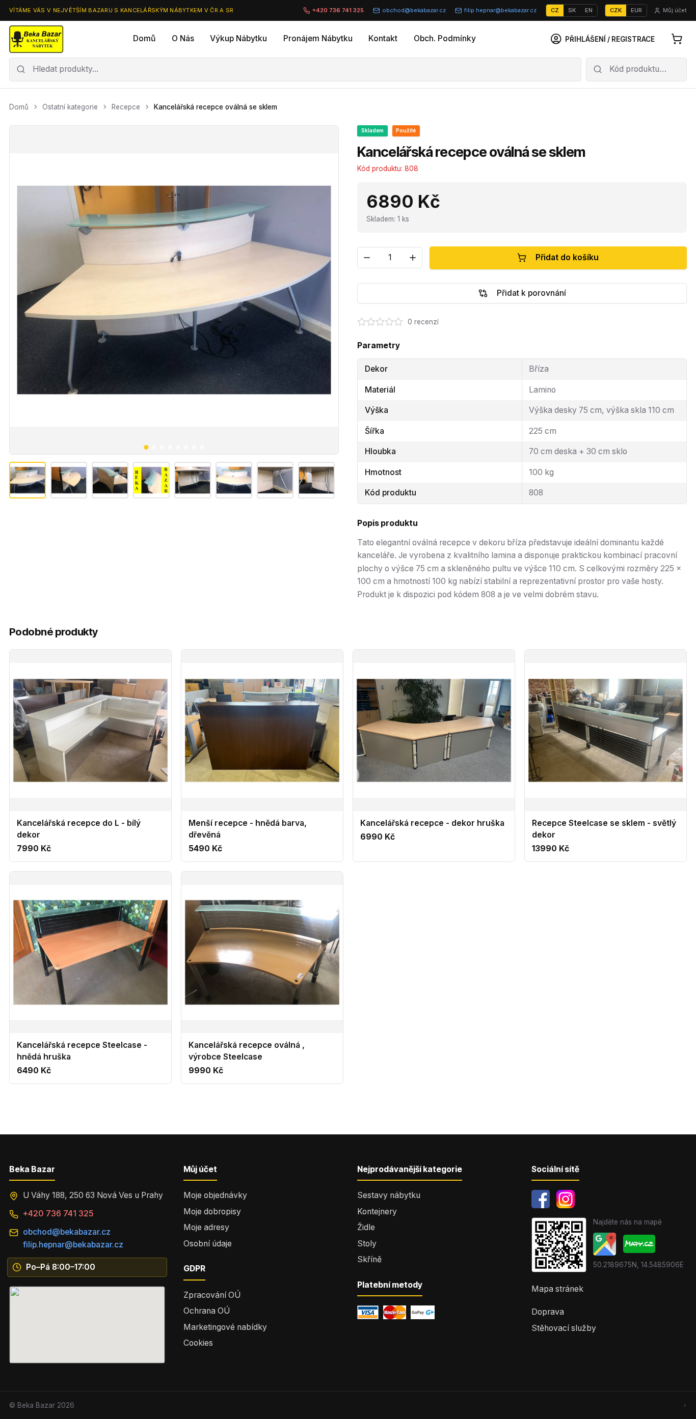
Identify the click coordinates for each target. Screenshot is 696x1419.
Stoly (367, 1243)
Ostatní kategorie (70, 107)
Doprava (547, 1312)
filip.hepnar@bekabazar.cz (500, 10)
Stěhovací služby (563, 1328)
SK (572, 10)
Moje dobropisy (212, 1211)
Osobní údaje (207, 1243)
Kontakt (382, 38)
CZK (616, 10)
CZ (555, 10)
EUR (636, 10)
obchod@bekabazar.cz (414, 10)
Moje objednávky (215, 1195)
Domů (144, 38)
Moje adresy (206, 1227)
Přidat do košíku (567, 257)
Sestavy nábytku (388, 1195)
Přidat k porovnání (531, 293)
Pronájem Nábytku (318, 38)
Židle (366, 1227)
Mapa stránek (557, 1289)
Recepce (126, 107)
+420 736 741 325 (338, 10)
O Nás (183, 38)
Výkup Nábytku (238, 38)
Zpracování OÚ (211, 1295)
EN (589, 10)
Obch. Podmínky (445, 38)
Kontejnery (377, 1211)
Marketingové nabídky (225, 1327)
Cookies (198, 1343)
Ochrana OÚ (206, 1311)
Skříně (369, 1259)
